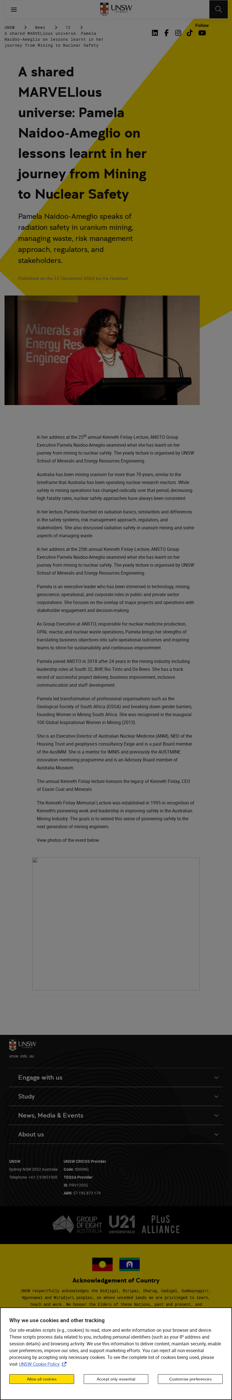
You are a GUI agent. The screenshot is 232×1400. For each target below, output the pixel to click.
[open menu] (14, 9)
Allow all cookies (42, 1379)
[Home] (116, 9)
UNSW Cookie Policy (44, 1364)
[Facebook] (166, 32)
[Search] (218, 9)
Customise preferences (190, 1379)
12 (68, 27)
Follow (202, 25)
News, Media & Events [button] (50, 1115)
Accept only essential (116, 1379)
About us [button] (31, 1134)
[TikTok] (189, 32)
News (40, 27)
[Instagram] (178, 32)
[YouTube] (201, 32)
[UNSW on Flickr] (115, 988)
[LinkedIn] (156, 32)
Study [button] (26, 1096)
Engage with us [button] (40, 1077)
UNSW (10, 27)
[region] (116, 1353)
